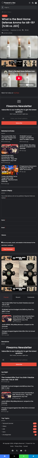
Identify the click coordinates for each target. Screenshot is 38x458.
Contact (25, 446)
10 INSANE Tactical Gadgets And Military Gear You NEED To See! (27, 137)
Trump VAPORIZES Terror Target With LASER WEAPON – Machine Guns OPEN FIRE (9, 179)
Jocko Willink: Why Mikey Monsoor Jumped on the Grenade (28, 146)
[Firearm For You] (8, 2)
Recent (18, 297)
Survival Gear (5, 30)
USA (3, 429)
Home (5, 12)
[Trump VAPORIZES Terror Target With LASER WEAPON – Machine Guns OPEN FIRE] (9, 170)
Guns (3, 432)
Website (3, 235)
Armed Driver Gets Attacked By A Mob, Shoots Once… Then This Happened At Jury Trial (9, 158)
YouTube (16, 93)
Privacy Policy (18, 446)
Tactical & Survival (7, 423)
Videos (9, 12)
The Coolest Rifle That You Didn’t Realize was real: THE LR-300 (8, 137)
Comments (30, 297)
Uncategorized (6, 434)
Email (3, 227)
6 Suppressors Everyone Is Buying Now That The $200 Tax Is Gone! (28, 167)
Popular (6, 297)
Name (3, 220)
